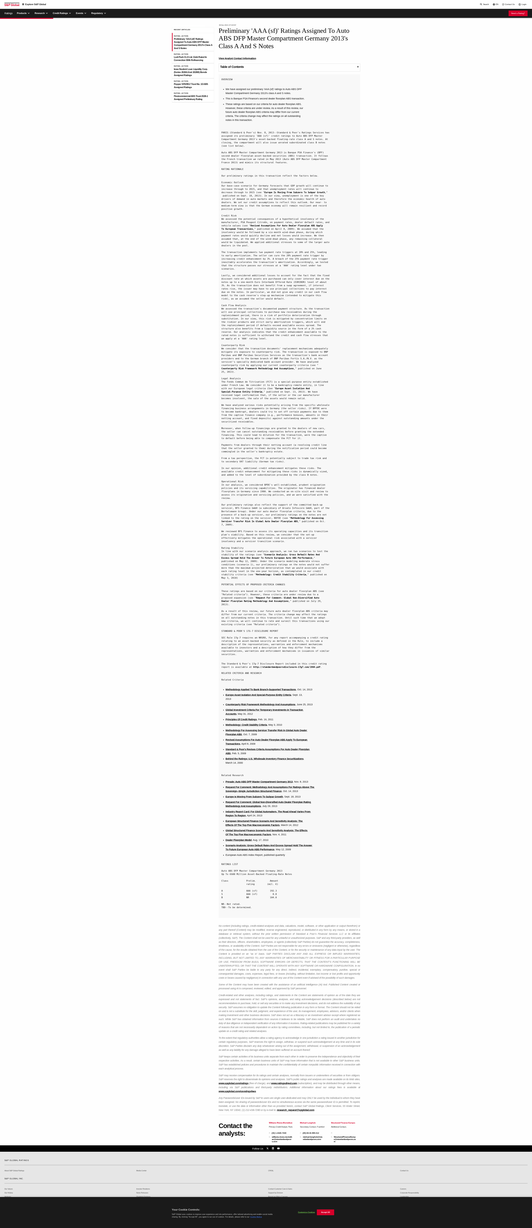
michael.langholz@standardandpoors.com (312, 1138)
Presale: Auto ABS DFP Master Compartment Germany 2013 (259, 781)
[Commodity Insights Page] (268, 1148)
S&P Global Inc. (14, 1178)
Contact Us (510, 4)
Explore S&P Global (35, 4)
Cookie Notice (256, 1217)
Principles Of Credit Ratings (241, 719)
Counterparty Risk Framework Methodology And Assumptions (257, 368)
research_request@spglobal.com (295, 1110)
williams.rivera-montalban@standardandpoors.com (282, 1139)
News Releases (142, 1193)
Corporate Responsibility (409, 1193)
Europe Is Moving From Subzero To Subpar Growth (294, 192)
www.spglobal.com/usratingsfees (237, 1091)
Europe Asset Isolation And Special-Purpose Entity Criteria (258, 695)
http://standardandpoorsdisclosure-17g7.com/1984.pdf (286, 667)
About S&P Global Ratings (14, 1171)
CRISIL (271, 1171)
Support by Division (275, 1193)
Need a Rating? (518, 13)
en (497, 4)
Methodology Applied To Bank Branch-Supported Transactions (261, 689)
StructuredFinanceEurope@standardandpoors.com (345, 1139)
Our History (8, 1193)
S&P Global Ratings (16, 1160)
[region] (266, 1212)
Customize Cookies (306, 1212)
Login (524, 4)
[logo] (11, 4)
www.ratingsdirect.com (284, 1083)
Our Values (8, 1189)
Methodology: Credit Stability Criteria (281, 574)
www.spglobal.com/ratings (233, 1083)
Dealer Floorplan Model (239, 840)
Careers (403, 1189)
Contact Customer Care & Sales (280, 1189)
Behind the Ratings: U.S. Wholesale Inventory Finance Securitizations (264, 758)
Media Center (141, 1171)
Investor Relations (143, 1189)
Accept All (325, 1212)
